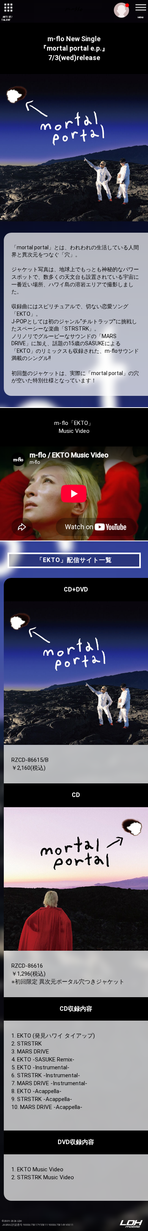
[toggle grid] (7, 7)
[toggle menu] (140, 7)
